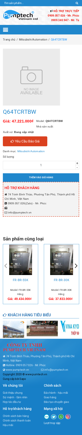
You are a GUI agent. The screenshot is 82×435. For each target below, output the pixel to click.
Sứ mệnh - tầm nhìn (15, 397)
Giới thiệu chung (13, 392)
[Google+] (61, 416)
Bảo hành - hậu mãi (56, 392)
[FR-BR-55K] (20, 260)
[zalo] (46, 416)
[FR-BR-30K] (61, 260)
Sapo (22, 378)
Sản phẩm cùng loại (23, 239)
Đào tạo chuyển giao (56, 401)
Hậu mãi (8, 425)
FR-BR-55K (20, 280)
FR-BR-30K (61, 280)
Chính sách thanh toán (17, 420)
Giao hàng (50, 397)
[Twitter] (53, 416)
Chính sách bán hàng (16, 416)
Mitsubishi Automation (31, 151)
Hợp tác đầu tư (12, 401)
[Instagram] (68, 416)
